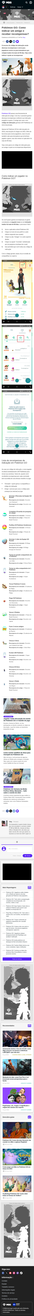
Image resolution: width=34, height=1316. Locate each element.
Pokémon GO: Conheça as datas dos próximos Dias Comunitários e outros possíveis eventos (16, 952)
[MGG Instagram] (14, 1273)
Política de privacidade (10, 1299)
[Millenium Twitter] (6, 1273)
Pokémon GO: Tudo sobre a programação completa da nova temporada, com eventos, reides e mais (17, 900)
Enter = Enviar (17, 855)
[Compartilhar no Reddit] (14, 41)
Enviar (28, 855)
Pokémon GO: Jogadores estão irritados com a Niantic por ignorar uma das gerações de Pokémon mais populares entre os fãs (17, 894)
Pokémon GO (19, 22)
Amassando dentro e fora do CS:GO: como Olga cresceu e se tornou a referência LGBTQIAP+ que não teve (17, 1050)
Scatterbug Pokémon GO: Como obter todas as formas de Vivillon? (15, 1194)
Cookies (4, 1296)
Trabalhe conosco (8, 1287)
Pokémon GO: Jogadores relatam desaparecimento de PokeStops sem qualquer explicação (16, 935)
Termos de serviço (8, 1293)
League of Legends (26, 1083)
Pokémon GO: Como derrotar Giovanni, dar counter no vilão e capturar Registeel (17, 1141)
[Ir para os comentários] (17, 41)
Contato (4, 1281)
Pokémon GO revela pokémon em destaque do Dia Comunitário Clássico (16, 941)
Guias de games (11, 22)
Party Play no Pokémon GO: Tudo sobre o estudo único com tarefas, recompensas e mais (17, 914)
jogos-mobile (8, 716)
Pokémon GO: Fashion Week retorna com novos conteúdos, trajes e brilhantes (17, 946)
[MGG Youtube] (10, 1273)
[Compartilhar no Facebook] (7, 41)
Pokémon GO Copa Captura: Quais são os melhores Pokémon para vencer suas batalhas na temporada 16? (18, 907)
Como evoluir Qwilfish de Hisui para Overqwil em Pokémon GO (16, 753)
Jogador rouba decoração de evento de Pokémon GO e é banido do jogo (17, 719)
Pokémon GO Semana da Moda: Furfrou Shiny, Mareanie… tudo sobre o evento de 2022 (15, 791)
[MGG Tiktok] (21, 1273)
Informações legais (8, 1290)
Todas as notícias (17, 959)
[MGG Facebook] (3, 1273)
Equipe (4, 1284)
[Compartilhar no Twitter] (10, 41)
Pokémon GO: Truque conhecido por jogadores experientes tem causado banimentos (16, 921)
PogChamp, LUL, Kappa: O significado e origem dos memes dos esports (16, 1106)
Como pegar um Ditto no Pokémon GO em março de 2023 (16, 1168)
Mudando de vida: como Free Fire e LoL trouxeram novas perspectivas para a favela (16, 1079)
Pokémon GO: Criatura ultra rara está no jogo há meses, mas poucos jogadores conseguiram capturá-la (17, 928)
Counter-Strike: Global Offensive (21, 1054)
